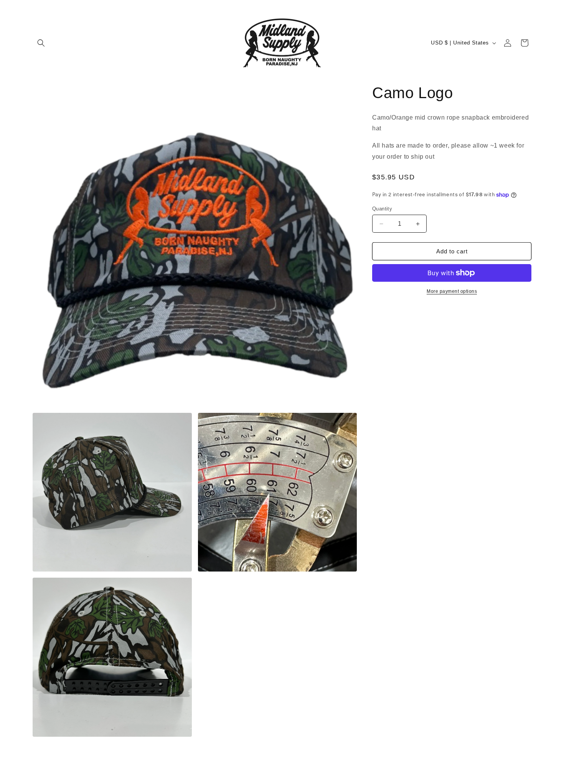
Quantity (382, 209)
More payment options (452, 291)
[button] (41, 42)
